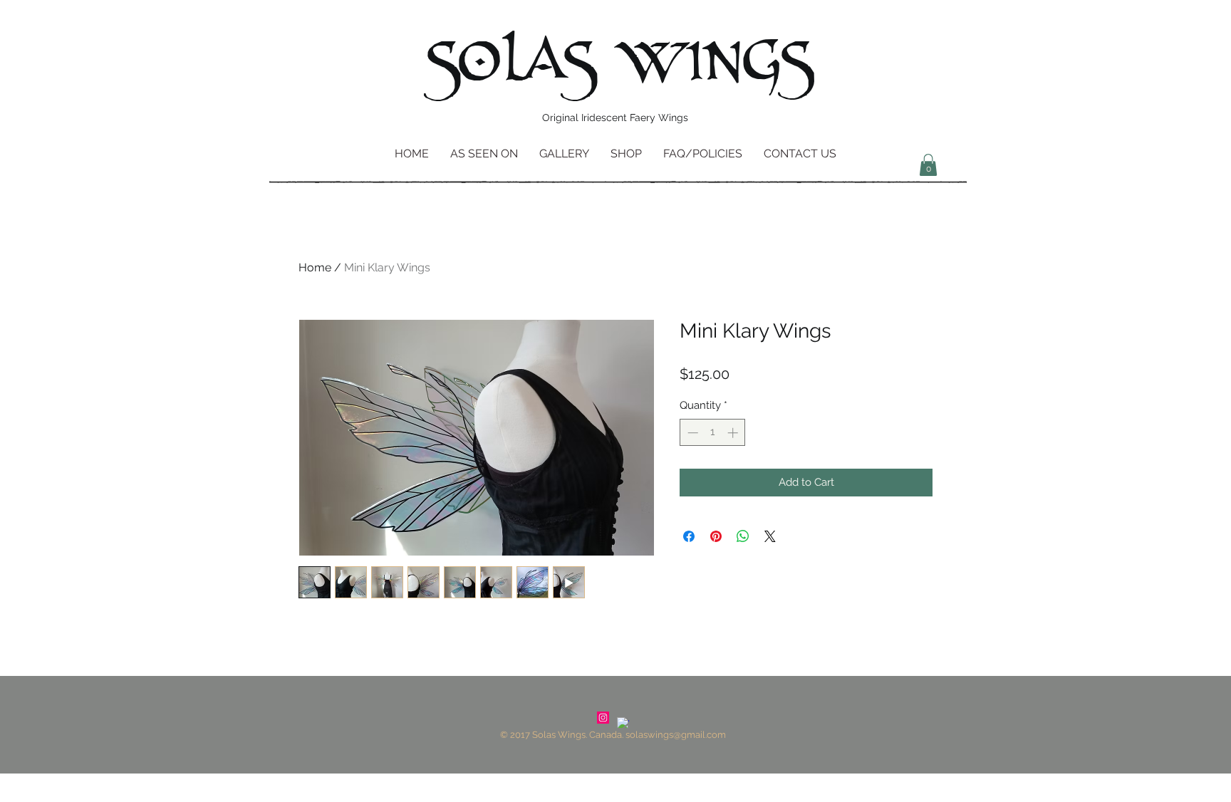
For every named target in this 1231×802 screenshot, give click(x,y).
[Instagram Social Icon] (603, 718)
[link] (928, 165)
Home (314, 267)
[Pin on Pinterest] (715, 536)
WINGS (714, 63)
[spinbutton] (712, 433)
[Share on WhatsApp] (743, 536)
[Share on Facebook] (688, 536)
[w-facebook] (623, 723)
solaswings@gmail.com (675, 734)
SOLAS (510, 64)
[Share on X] (770, 536)
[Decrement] (691, 433)
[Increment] (734, 433)
